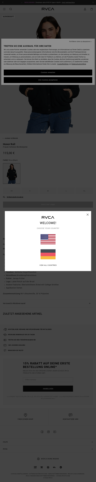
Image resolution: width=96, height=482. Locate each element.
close (88, 214)
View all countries (48, 265)
